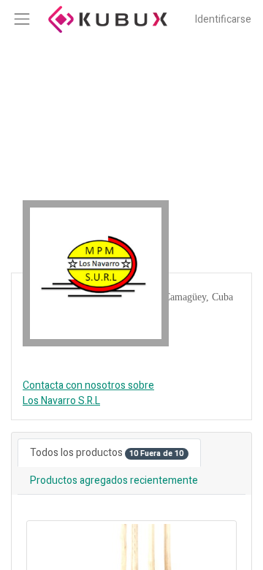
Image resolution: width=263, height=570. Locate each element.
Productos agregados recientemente (114, 480)
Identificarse (223, 19)
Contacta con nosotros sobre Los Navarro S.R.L (88, 393)
